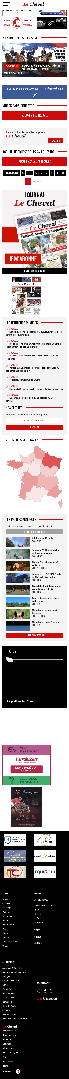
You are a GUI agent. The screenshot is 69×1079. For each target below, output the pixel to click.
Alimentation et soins (43, 906)
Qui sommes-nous (11, 1031)
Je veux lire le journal (34, 271)
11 (27, 181)
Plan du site (8, 1061)
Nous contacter (9, 1035)
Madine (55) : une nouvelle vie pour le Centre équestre (36, 389)
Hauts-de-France (9, 993)
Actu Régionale (9, 962)
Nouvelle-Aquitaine (10, 1006)
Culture (37, 914)
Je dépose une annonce (34, 532)
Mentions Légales (11, 1052)
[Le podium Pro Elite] (34, 680)
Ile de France (8, 998)
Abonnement (8, 1048)
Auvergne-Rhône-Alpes (12, 968)
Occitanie (6, 1010)
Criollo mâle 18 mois (42, 538)
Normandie (7, 1002)
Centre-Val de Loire (10, 981)
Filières (37, 918)
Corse (5, 985)
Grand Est (6, 989)
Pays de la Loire (9, 1014)
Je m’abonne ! (55, 140)
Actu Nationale (41, 899)
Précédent (11, 173)
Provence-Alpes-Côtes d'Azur (15, 1019)
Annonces (38, 943)
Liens (5, 1066)
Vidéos (37, 930)
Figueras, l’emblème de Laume (24, 380)
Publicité (7, 1039)
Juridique (38, 922)
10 (63, 173)
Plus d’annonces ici (34, 635)
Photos (37, 936)
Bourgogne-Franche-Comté (14, 972)
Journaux (7, 1044)
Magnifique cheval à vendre (45, 622)
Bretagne (6, 976)
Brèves (37, 910)
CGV (5, 1057)
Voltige (5, 946)
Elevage (37, 893)
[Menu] (6, 4)
